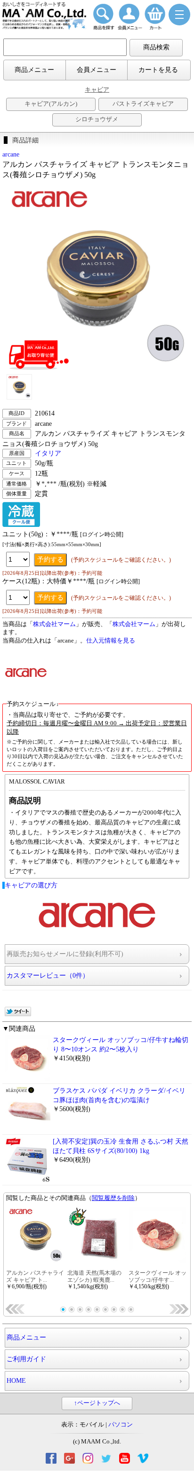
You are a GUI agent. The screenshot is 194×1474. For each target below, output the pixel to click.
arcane (10, 154)
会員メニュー (96, 69)
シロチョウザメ (96, 119)
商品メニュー (34, 69)
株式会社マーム (54, 624)
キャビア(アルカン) (50, 104)
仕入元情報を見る (110, 640)
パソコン (120, 1424)
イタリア (48, 453)
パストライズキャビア (143, 104)
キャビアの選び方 (31, 885)
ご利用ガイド (26, 1359)
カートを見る (158, 69)
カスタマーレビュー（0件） (48, 975)
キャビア (97, 89)
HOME (16, 1380)
